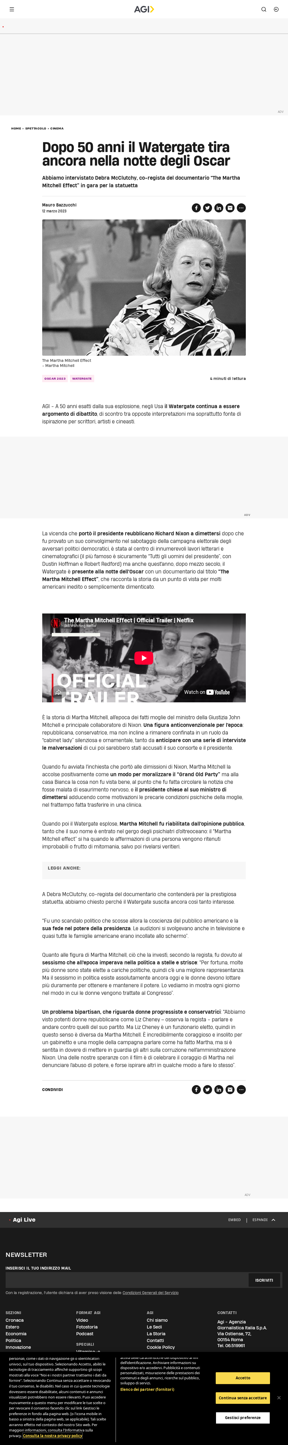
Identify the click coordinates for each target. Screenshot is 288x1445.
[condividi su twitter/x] (207, 207)
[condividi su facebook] (196, 207)
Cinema (57, 128)
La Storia (156, 1333)
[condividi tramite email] (230, 207)
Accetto (243, 1377)
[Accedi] (276, 9)
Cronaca (15, 1320)
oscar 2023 (55, 379)
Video (82, 1320)
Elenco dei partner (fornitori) (147, 1389)
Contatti (155, 1340)
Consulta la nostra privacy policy (52, 1435)
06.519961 (235, 1345)
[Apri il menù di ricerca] (264, 9)
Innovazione (18, 1347)
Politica (13, 1340)
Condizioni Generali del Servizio (151, 1292)
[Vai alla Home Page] (144, 9)
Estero (12, 1327)
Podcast (84, 1333)
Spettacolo (35, 128)
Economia (16, 1333)
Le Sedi (154, 1327)
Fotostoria (87, 1327)
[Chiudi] (279, 1398)
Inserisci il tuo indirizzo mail (38, 1268)
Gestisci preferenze (243, 1417)
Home (16, 128)
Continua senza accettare (243, 1397)
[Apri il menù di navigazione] (12, 9)
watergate (82, 379)
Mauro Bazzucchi (59, 205)
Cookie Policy (161, 1347)
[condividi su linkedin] (218, 207)
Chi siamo (157, 1320)
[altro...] (241, 207)
